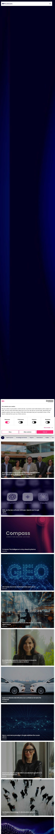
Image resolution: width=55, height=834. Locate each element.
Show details (47, 427)
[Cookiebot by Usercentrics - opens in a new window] (47, 401)
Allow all (45, 432)
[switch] (21, 422)
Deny (10, 432)
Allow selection (27, 432)
